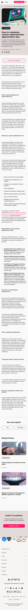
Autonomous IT (6, 549)
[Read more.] (14, 448)
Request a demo (19, 2)
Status (10, 599)
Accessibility (16, 599)
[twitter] (4, 52)
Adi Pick (18, 49)
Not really (20, 427)
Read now (4, 467)
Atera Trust (22, 596)
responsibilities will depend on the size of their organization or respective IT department (14, 214)
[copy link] (9, 52)
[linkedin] (6, 52)
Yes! (7, 427)
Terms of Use (14, 596)
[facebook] (2, 52)
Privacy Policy (6, 596)
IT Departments (8, 6)
